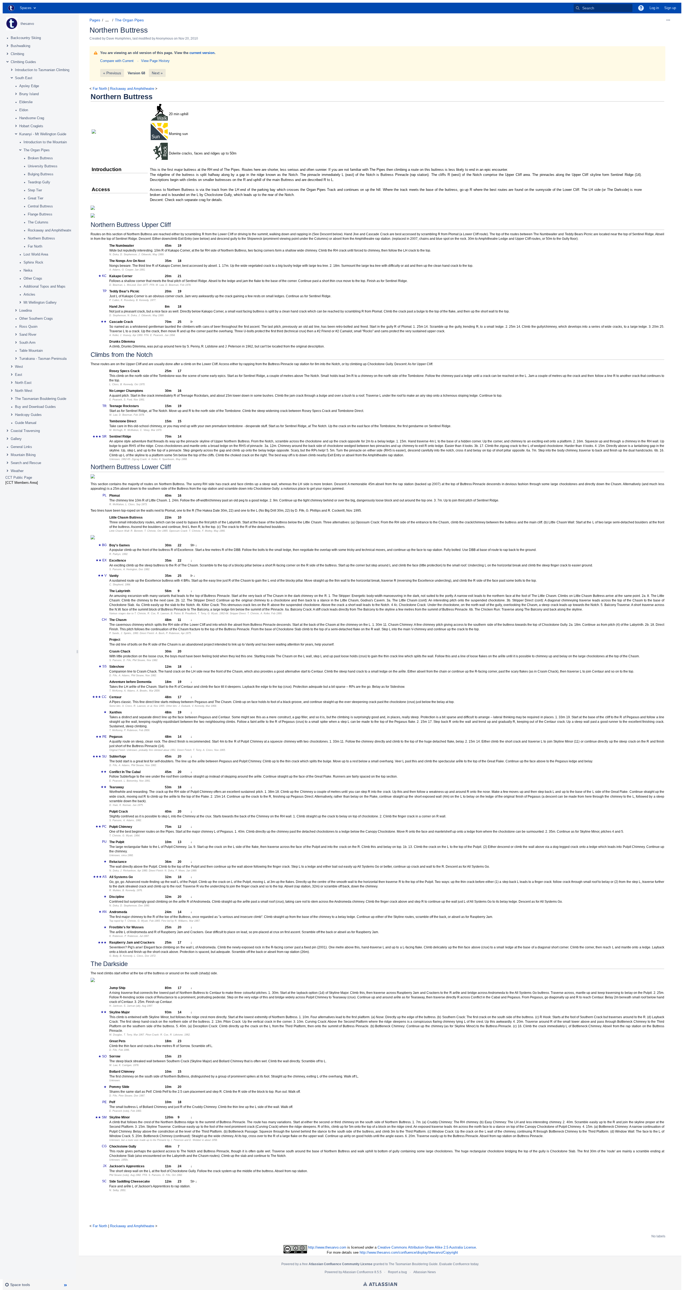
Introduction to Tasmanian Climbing (42, 70)
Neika (28, 270)
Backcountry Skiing (26, 38)
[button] (641, 8)
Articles (29, 294)
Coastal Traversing (25, 431)
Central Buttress (40, 206)
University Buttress (42, 166)
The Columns (38, 222)
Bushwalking (20, 46)
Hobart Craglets (31, 126)
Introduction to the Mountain (45, 142)
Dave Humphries (118, 38)
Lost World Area (36, 254)
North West (23, 391)
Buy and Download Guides (35, 407)
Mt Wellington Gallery (40, 302)
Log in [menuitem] (654, 8)
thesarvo (27, 24)
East (18, 375)
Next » (157, 73)
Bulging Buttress (40, 174)
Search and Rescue (26, 463)
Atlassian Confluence (358, 1272)
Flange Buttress (40, 214)
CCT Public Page (18, 478)
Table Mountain (31, 351)
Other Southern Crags (36, 318)
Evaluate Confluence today (458, 1264)
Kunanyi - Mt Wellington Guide (42, 134)
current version (202, 53)
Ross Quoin (28, 327)
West (19, 367)
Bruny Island (29, 94)
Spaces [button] (26, 8)
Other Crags (33, 278)
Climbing (17, 54)
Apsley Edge (29, 86)
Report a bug (397, 1272)
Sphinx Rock (33, 262)
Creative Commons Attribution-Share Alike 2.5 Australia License (427, 1247)
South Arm (27, 343)
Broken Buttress (40, 158)
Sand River (27, 335)
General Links (21, 447)
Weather (17, 471)
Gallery (16, 439)
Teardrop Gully (39, 182)
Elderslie (26, 102)
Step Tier (35, 190)
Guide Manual (25, 423)
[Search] (578, 8)
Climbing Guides (23, 62)
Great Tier (35, 198)
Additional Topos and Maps (44, 286)
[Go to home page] (11, 8)
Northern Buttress (41, 238)
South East (23, 78)
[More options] (668, 20)
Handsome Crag (31, 118)
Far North (35, 246)
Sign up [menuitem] (670, 8)
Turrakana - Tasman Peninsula (43, 359)
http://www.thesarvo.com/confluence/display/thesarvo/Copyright (409, 1252)
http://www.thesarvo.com (327, 1247)
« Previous (112, 73)
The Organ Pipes (37, 150)
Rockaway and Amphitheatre (50, 230)
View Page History (155, 61)
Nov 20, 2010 (188, 38)
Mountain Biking (23, 455)
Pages (95, 20)
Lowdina (25, 310)
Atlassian (380, 1283)
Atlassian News (424, 1272)
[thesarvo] (11, 23)
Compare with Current (117, 61)
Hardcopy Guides (28, 415)
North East (23, 383)
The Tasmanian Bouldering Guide (40, 399)
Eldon (23, 110)
